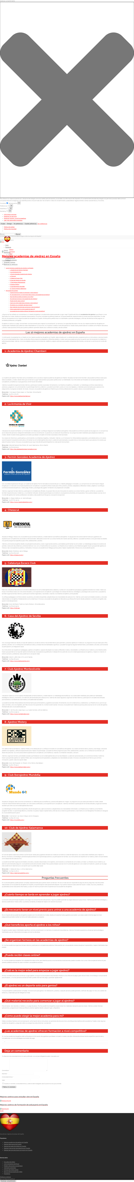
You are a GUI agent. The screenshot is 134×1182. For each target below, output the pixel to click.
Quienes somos (9, 262)
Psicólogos (7, 1173)
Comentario (5, 1070)
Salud (9, 258)
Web (3, 1080)
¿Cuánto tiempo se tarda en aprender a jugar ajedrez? (24, 292)
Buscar (18, 234)
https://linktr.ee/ (15, 608)
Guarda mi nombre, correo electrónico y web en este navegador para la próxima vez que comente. (33, 1083)
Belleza (11, 249)
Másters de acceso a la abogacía (13, 1166)
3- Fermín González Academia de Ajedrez (21, 274)
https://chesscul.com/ (16, 555)
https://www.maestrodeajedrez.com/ (21, 502)
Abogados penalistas (10, 1168)
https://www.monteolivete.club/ (19, 714)
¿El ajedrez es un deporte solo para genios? (21, 305)
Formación (12, 251)
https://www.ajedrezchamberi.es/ (20, 396)
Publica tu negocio (11, 264)
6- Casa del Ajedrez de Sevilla (18, 280)
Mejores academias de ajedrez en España (31, 256)
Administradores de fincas (11, 1164)
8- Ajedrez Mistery (14, 284)
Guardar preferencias (31, 223)
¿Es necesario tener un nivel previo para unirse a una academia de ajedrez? (30, 294)
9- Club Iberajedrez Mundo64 (17, 286)
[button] (67, 100)
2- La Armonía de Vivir (15, 272)
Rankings (8, 247)
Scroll (1, 1110)
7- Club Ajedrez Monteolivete (17, 282)
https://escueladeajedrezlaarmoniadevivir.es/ (23, 449)
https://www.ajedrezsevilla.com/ (20, 661)
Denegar (9, 223)
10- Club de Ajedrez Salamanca (18, 288)
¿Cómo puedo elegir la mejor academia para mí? (22, 309)
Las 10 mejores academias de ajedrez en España (19, 268)
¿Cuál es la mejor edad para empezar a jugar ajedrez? (24, 303)
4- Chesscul (13, 276)
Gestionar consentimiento (8, 1181)
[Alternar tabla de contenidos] (3, 264)
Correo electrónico (7, 1077)
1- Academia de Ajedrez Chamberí (19, 270)
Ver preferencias (18, 223)
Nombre (5, 1073)
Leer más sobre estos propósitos (13, 220)
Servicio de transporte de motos (13, 1171)
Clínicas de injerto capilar (11, 1170)
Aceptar (3, 223)
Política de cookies (9, 227)
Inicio (7, 245)
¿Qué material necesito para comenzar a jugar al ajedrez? (25, 307)
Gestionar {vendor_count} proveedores (15, 218)
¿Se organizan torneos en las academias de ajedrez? (23, 298)
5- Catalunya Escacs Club (16, 278)
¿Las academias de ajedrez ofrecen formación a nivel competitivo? (27, 311)
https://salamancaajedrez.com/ (19, 873)
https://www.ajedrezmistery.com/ (20, 767)
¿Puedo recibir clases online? (17, 300)
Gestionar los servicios (10, 216)
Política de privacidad (10, 229)
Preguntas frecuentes (12, 290)
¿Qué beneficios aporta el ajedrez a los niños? (21, 296)
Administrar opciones (10, 214)
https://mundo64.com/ (17, 820)
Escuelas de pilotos (9, 1162)
